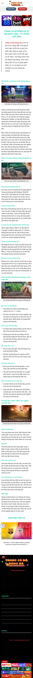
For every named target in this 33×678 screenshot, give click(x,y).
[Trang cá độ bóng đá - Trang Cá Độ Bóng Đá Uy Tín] (16, 3)
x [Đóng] (4, 661)
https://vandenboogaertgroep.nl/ (19, 640)
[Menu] (2, 3)
